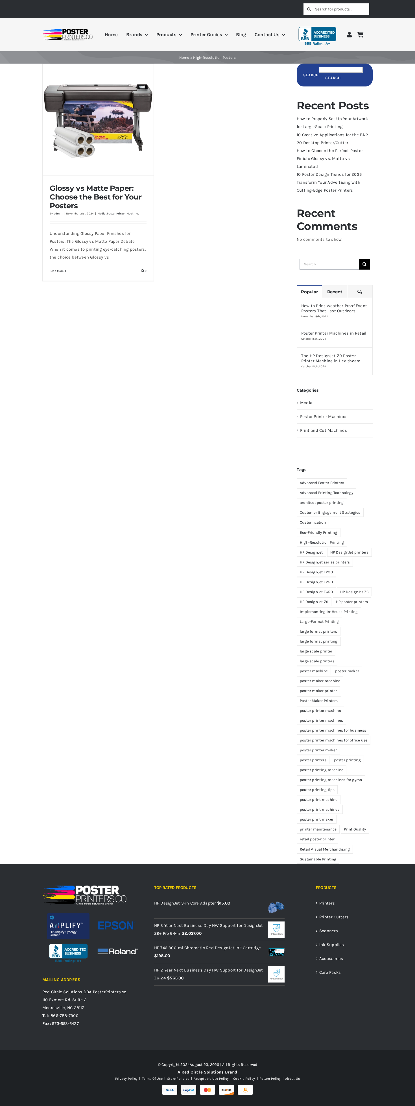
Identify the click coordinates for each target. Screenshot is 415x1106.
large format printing (319, 641)
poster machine (314, 671)
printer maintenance (318, 829)
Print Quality (355, 829)
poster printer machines (321, 720)
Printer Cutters (333, 917)
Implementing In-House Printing (329, 612)
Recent (334, 291)
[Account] (349, 34)
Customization (313, 522)
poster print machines (320, 809)
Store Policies (178, 1079)
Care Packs (330, 972)
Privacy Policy (126, 1079)
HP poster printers (352, 602)
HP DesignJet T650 (316, 592)
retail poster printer (317, 839)
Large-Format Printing (319, 621)
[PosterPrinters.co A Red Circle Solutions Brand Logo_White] (84, 886)
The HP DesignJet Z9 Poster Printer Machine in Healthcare (331, 358)
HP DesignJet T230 (316, 572)
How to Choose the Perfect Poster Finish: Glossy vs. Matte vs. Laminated (330, 158)
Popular (309, 291)
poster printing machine (321, 770)
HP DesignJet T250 (316, 582)
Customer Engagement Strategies (330, 512)
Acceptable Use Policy (211, 1079)
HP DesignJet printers (349, 552)
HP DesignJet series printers (325, 562)
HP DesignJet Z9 (314, 602)
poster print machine (319, 799)
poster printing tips (317, 790)
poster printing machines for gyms (331, 780)
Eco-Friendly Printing (318, 532)
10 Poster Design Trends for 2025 (329, 174)
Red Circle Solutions (62, 991)
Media (102, 213)
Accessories (331, 958)
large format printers (318, 631)
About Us (292, 1079)
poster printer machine (320, 710)
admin (58, 213)
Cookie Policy (244, 1079)
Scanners (328, 930)
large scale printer (316, 651)
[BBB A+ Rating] (317, 24)
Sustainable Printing (318, 859)
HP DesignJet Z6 (354, 592)
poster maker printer (318, 691)
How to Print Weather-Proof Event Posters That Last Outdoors (334, 308)
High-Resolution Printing (322, 542)
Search (311, 75)
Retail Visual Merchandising (325, 849)
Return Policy (270, 1079)
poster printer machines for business (333, 730)
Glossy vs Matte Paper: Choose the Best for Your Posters (96, 197)
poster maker (347, 671)
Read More (57, 271)
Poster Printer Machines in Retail (333, 333)
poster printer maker (318, 750)
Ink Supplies (331, 944)
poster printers (313, 760)
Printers (327, 903)
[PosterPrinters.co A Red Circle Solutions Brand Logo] (67, 30)
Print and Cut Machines (323, 430)
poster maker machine (320, 681)
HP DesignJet (311, 552)
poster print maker (316, 819)
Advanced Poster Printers (322, 483)
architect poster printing (322, 502)
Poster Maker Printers (319, 701)
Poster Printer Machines (123, 213)
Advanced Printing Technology (326, 493)
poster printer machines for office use (334, 740)
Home (184, 57)
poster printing (347, 760)
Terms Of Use (152, 1079)
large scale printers (317, 661)
